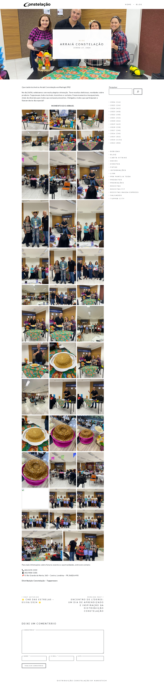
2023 (113, 111)
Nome (27, 656)
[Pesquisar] (138, 92)
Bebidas (115, 151)
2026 (113, 102)
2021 (113, 118)
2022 (113, 114)
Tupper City (117, 198)
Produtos (116, 180)
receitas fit (117, 189)
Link (113, 173)
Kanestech (100, 680)
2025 (113, 105)
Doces (114, 161)
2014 (113, 140)
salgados (116, 195)
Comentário (29, 630)
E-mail (54, 656)
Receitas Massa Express (124, 192)
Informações (118, 170)
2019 (113, 124)
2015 (113, 136)
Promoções (117, 183)
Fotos (113, 167)
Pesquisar (113, 87)
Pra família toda (120, 176)
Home (128, 4)
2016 (113, 133)
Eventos (115, 164)
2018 (113, 127)
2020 (113, 121)
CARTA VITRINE (118, 157)
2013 (113, 143)
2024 (113, 108)
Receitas (115, 186)
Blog (139, 4)
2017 (113, 130)
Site (80, 656)
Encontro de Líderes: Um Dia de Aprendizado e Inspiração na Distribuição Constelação (86, 605)
